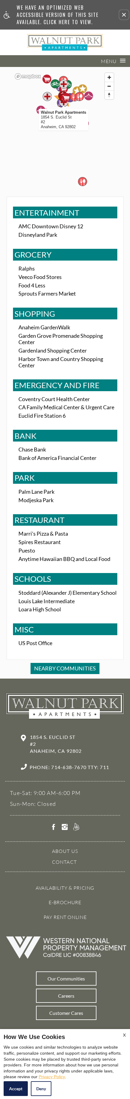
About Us (65, 851)
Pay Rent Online (65, 917)
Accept (15, 1088)
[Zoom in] (109, 77)
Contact (64, 862)
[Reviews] (76, 827)
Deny (41, 1088)
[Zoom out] (109, 86)
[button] (124, 15)
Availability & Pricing (65, 888)
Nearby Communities (65, 668)
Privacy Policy (52, 1076)
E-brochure (65, 902)
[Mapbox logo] (28, 76)
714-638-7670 (80, 767)
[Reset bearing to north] (109, 94)
